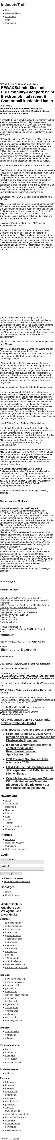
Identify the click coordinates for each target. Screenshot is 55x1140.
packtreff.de (10, 988)
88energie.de (11, 1007)
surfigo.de (10, 1014)
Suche (8, 820)
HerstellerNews (12, 895)
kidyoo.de (10, 1085)
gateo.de (9, 1088)
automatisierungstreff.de (16, 995)
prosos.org (10, 1098)
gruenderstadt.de (13, 935)
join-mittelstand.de (14, 923)
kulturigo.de (10, 1095)
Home (8, 10)
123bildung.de (12, 958)
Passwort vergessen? (14, 878)
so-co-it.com (11, 1059)
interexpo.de (11, 932)
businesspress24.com (15, 964)
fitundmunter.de (12, 1111)
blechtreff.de (11, 991)
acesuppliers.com (13, 1062)
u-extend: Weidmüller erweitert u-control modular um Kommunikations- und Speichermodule (29, 749)
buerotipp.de (11, 951)
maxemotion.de (12, 1124)
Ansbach (7, 634)
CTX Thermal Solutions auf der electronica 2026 (27, 760)
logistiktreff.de (11, 1004)
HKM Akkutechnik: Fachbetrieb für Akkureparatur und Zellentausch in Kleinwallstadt (30, 770)
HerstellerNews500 (14, 843)
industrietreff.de (12, 985)
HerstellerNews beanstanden (14, 709)
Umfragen (10, 829)
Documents (10, 807)
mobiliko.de (10, 1052)
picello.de (10, 1104)
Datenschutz (11, 702)
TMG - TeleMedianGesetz (38, 700)
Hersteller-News (13, 13)
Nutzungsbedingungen (16, 849)
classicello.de (11, 1101)
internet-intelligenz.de (15, 1117)
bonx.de (9, 955)
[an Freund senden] (31, 598)
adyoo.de (9, 1108)
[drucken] (5, 598)
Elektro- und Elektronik (18, 649)
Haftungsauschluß (8, 700)
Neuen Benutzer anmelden (17, 881)
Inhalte (8, 813)
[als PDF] (16, 598)
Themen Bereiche (13, 826)
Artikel (8, 800)
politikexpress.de (13, 1130)
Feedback (10, 839)
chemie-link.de (12, 1017)
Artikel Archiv (11, 804)
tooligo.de (10, 1056)
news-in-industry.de (14, 982)
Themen (9, 823)
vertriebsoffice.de (13, 961)
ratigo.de (9, 1038)
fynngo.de (10, 1120)
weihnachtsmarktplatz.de (17, 1114)
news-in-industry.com (15, 979)
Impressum (10, 23)
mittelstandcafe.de (14, 926)
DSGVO (32, 702)
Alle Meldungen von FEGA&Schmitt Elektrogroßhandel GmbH (25, 721)
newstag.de (10, 1127)
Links (7, 20)
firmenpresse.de (13, 929)
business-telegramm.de (16, 967)
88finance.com (12, 1031)
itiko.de (8, 1049)
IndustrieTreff (13, 4)
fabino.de (9, 1073)
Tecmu (16, 1138)
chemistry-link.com (14, 1020)
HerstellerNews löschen (11, 707)
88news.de (10, 1082)
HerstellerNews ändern (34, 707)
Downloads (10, 16)
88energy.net (11, 1011)
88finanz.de (10, 1035)
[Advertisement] (27, 54)
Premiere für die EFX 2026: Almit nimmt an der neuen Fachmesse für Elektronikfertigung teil (30, 737)
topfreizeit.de (11, 1092)
